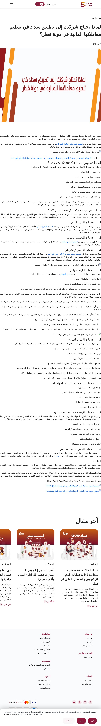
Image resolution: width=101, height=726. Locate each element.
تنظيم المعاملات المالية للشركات (69, 143)
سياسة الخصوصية (44, 684)
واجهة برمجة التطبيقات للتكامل (39, 665)
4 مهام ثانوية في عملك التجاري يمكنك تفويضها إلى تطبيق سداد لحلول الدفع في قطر (51, 157)
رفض (81, 720)
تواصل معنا (88, 657)
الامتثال (89, 642)
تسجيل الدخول (52, 4)
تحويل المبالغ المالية (70, 241)
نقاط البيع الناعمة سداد (42, 649)
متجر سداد (46, 645)
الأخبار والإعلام (87, 645)
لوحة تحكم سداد (86, 684)
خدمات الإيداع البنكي (45, 226)
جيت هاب (47, 668)
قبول (92, 720)
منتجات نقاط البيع (44, 653)
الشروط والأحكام (44, 680)
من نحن (89, 638)
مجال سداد (88, 680)
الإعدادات (68, 720)
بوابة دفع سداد (45, 638)
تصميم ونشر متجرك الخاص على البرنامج (64, 254)
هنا (57, 456)
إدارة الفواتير (65, 274)
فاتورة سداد (46, 642)
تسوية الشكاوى (45, 688)
